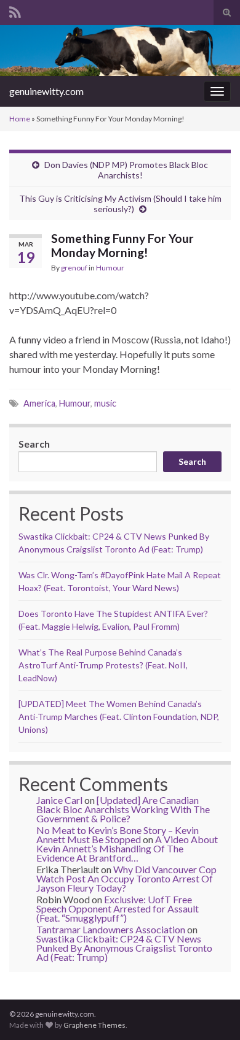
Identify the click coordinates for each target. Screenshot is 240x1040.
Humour (110, 267)
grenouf (74, 267)
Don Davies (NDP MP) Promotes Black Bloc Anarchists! (126, 169)
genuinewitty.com (46, 91)
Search (34, 443)
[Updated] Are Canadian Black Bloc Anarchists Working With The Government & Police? (123, 809)
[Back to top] (212, 1012)
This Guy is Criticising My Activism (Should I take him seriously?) (120, 203)
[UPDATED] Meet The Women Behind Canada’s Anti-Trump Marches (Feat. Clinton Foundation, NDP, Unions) (118, 716)
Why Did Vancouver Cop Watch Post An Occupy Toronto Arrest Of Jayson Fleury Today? (126, 878)
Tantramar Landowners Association (110, 929)
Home (19, 118)
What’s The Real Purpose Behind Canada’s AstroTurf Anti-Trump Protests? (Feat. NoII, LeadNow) (103, 665)
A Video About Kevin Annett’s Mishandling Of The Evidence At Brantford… (127, 848)
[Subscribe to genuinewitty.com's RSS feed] (15, 10)
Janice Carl (59, 800)
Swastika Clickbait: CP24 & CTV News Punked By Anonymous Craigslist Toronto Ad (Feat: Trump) (124, 948)
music (105, 403)
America (39, 403)
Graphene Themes (94, 1025)
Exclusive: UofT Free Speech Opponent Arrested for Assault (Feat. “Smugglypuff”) (117, 908)
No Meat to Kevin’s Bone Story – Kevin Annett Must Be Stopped (117, 834)
